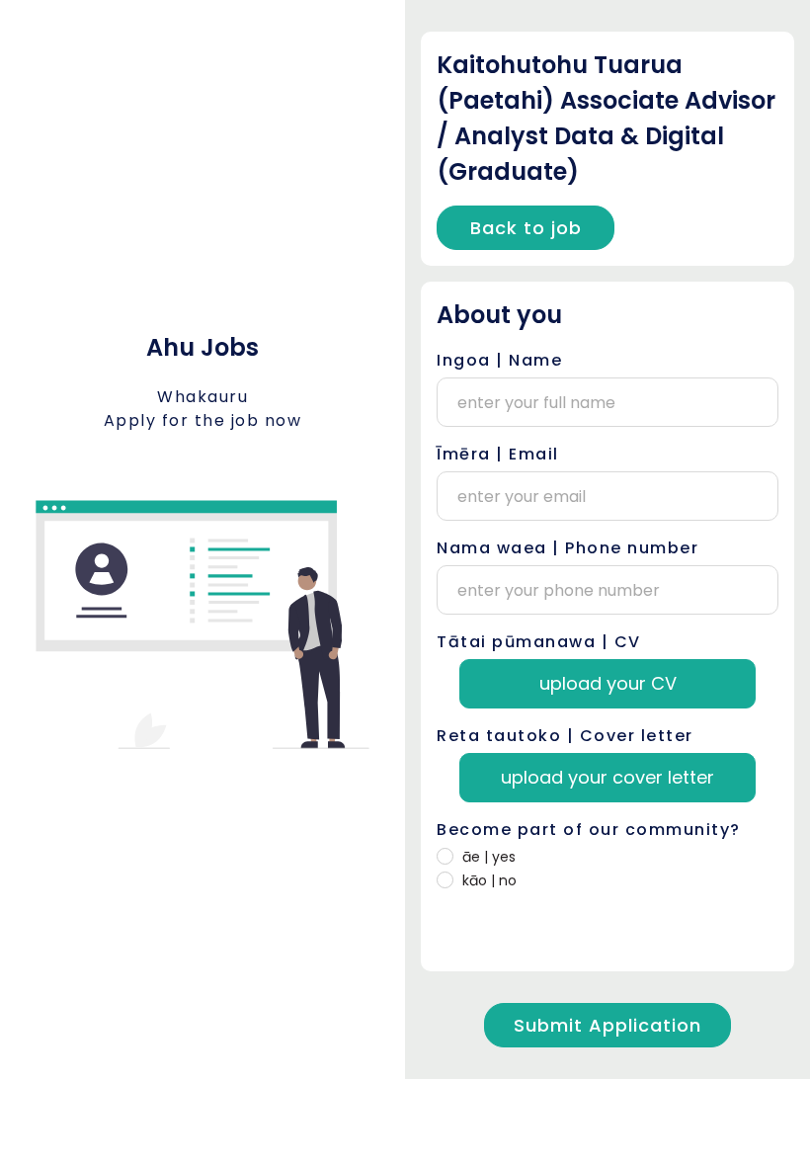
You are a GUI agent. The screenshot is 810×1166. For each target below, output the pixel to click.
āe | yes (489, 857)
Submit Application (607, 1025)
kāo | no (489, 880)
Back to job (526, 227)
